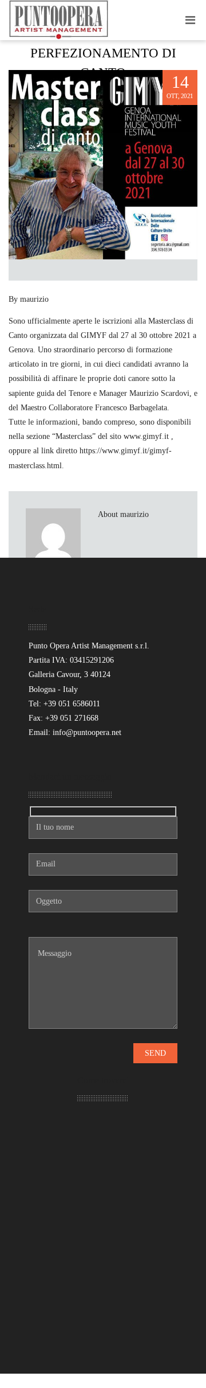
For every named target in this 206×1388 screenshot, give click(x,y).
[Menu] (190, 20)
